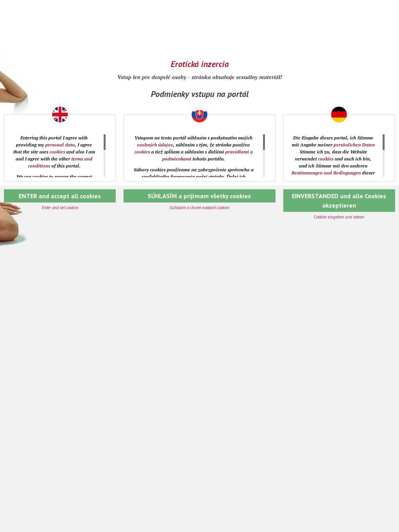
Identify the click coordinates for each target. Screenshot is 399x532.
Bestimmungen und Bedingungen (326, 173)
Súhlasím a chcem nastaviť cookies (199, 207)
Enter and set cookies (60, 207)
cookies (57, 152)
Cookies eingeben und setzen (339, 217)
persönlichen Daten (354, 145)
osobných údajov (155, 145)
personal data (60, 145)
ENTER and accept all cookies (60, 196)
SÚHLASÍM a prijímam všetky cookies (199, 196)
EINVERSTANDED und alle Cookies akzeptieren (339, 200)
